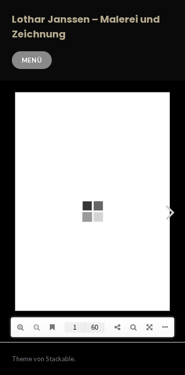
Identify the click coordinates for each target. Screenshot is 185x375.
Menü (32, 60)
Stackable (60, 359)
